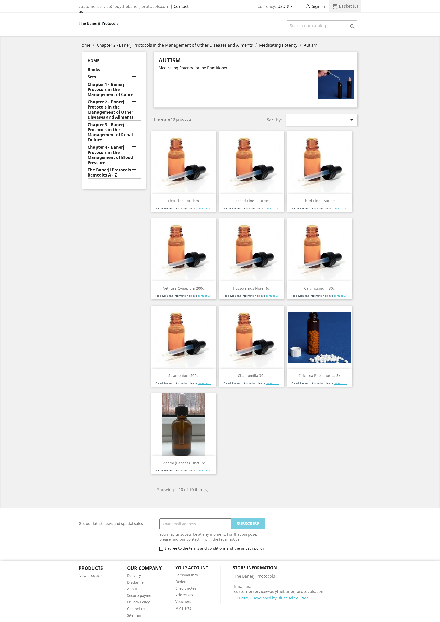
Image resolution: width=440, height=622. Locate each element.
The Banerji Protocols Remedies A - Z (109, 172)
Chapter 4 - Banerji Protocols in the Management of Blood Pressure (110, 155)
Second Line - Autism (251, 200)
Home (93, 60)
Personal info (186, 575)
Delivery (134, 575)
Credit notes (185, 588)
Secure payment (141, 595)
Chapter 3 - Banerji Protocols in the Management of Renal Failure (110, 132)
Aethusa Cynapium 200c (183, 288)
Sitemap (134, 615)
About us (134, 588)
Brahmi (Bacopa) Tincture (183, 463)
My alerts (183, 608)
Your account (191, 568)
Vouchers (183, 601)
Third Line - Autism (319, 200)
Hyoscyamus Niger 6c (251, 288)
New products (91, 575)
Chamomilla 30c (251, 375)
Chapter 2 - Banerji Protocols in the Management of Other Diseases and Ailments (110, 109)
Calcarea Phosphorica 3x (319, 375)
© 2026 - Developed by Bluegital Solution (273, 597)
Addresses (184, 594)
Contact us (136, 608)
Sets (92, 77)
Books (94, 69)
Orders (181, 581)
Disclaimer (136, 582)
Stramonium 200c (183, 375)
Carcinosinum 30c (319, 288)
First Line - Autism (183, 200)
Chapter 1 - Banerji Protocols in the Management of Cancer (111, 89)
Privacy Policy (138, 602)
